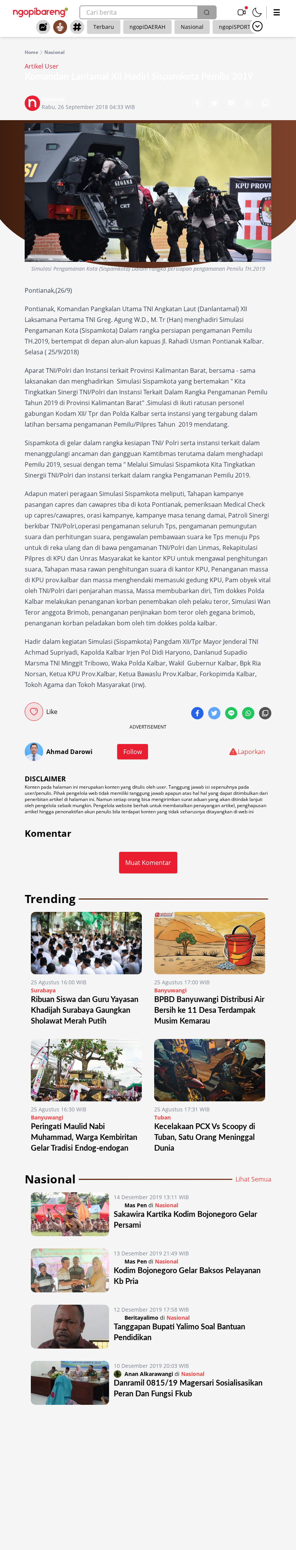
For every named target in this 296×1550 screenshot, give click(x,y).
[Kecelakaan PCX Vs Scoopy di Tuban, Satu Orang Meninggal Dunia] (209, 1070)
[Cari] (206, 12)
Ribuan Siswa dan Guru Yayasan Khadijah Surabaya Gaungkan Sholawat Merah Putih (84, 1010)
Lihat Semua (253, 1179)
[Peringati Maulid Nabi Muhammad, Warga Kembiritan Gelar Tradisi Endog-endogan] (86, 1070)
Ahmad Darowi (69, 751)
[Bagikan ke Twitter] (215, 104)
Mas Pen (135, 1205)
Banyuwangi (170, 990)
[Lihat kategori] (257, 26)
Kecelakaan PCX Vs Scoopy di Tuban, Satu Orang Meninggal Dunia (204, 1137)
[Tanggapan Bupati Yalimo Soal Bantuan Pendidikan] (70, 1327)
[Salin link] (265, 104)
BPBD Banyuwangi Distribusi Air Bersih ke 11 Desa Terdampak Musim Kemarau (209, 1010)
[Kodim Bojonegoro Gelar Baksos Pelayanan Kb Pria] (70, 1270)
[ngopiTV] (241, 12)
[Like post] (34, 711)
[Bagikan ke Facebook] (198, 104)
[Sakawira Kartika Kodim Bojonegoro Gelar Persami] (70, 1214)
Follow (132, 751)
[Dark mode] (257, 12)
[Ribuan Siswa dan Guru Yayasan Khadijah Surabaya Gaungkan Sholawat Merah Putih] (86, 943)
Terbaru (103, 26)
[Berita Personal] (60, 27)
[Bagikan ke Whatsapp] (249, 104)
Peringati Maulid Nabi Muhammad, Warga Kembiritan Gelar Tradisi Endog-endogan (84, 1137)
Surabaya (43, 990)
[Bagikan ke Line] (232, 104)
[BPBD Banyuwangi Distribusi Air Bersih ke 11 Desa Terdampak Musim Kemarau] (209, 943)
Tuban (162, 1117)
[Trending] (43, 27)
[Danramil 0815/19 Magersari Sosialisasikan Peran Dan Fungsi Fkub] (70, 1383)
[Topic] (77, 27)
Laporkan (251, 751)
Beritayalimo (141, 1317)
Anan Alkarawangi (148, 1373)
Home (31, 52)
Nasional (192, 26)
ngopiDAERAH (147, 26)
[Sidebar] (277, 12)
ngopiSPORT (235, 26)
